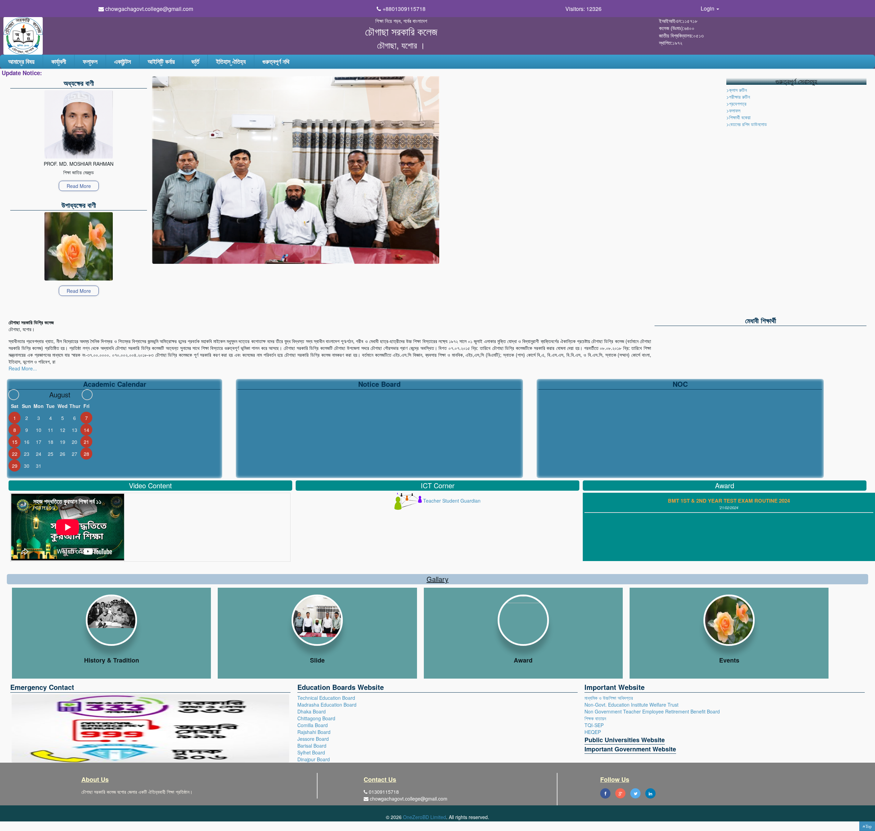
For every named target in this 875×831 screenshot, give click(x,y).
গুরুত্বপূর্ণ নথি (276, 61)
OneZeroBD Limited (424, 817)
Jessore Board (313, 738)
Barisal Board (311, 745)
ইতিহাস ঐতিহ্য (231, 63)
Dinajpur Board (313, 759)
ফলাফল (90, 63)
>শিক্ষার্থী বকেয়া (738, 117)
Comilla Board (312, 725)
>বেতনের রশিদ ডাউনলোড (746, 124)
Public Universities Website (624, 739)
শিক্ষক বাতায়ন (595, 718)
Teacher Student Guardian (451, 500)
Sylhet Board (311, 752)
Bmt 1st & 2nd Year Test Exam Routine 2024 (729, 500)
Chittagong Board (316, 718)
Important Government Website (630, 749)
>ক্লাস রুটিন (736, 89)
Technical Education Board (326, 697)
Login (708, 8)
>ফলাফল (733, 110)
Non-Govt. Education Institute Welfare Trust (631, 704)
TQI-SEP (594, 725)
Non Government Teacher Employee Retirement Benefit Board (652, 711)
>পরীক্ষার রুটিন (738, 96)
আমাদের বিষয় (21, 63)
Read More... (23, 368)
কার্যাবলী (58, 63)
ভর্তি (195, 63)
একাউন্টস (122, 63)
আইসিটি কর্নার (161, 63)
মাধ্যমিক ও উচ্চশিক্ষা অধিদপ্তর (608, 697)
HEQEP (592, 731)
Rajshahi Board (314, 731)
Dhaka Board (311, 711)
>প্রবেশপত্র (736, 103)
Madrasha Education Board (326, 704)
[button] (867, 826)
